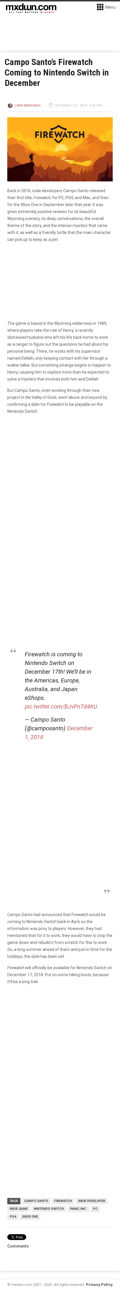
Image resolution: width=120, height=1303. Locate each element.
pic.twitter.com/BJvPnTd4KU (61, 706)
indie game (19, 1209)
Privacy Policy (99, 1284)
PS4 (13, 1217)
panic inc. (78, 1209)
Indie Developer (91, 1201)
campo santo (36, 1201)
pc (95, 1209)
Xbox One (30, 1217)
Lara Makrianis (28, 105)
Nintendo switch (49, 1209)
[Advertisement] (60, 1053)
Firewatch (63, 1201)
